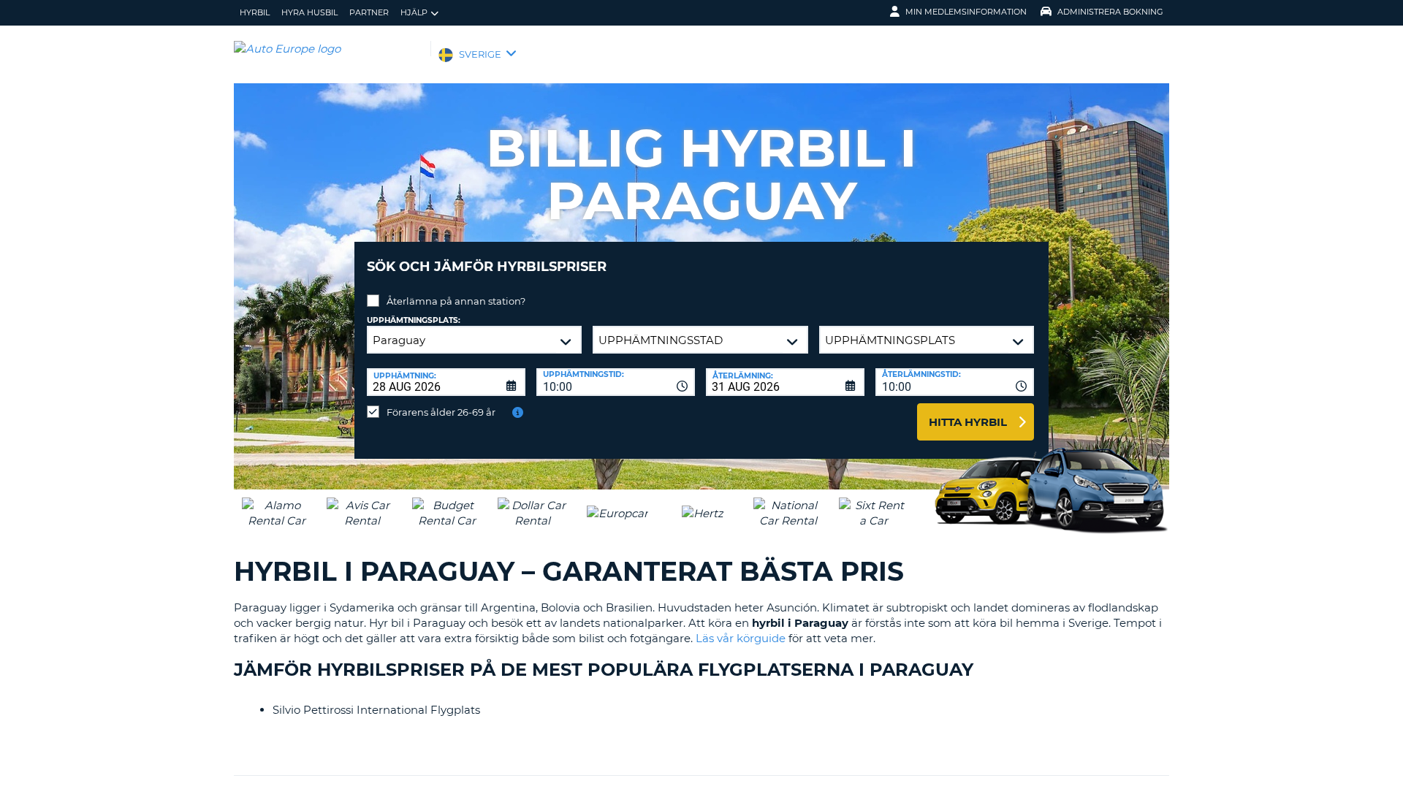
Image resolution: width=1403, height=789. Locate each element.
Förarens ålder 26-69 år (441, 412)
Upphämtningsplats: (413, 320)
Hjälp (413, 12)
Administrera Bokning (1110, 12)
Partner (369, 12)
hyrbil (255, 12)
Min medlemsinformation (966, 12)
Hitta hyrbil (968, 422)
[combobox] (615, 382)
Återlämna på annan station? (456, 301)
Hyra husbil (309, 12)
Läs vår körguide (741, 638)
